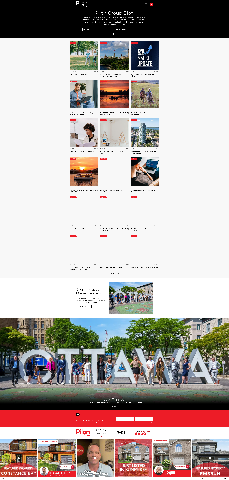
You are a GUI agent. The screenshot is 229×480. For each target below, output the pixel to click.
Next (150, 422)
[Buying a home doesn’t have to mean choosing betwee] (95, 458)
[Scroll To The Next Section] (114, 34)
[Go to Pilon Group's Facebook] (136, 433)
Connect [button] (146, 3)
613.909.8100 (102, 435)
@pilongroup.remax (145, 431)
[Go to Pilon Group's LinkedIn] (142, 433)
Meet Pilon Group (84, 306)
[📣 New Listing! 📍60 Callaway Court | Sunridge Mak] (172, 458)
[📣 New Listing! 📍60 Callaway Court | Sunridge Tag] (133, 458)
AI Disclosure (212, 478)
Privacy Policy (205, 478)
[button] (151, 4)
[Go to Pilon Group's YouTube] (144, 433)
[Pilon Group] (81, 4)
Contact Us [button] (114, 406)
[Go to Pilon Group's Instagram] (139, 433)
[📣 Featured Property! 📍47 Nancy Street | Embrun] (210, 458)
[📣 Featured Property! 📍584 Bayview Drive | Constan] (18, 458)
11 (118, 274)
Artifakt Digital (224, 478)
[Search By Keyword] (145, 29)
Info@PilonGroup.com (104, 436)
